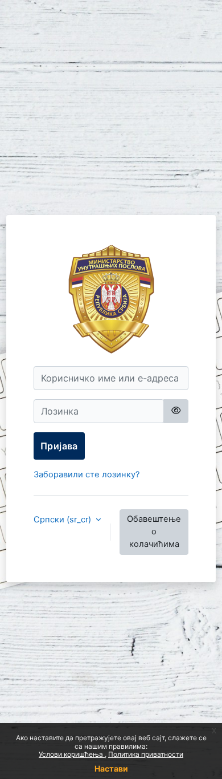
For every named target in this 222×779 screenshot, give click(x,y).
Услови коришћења (72, 754)
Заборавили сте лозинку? (86, 474)
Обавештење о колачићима (154, 531)
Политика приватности (145, 754)
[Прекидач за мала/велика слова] (175, 411)
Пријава (59, 446)
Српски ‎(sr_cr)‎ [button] (63, 519)
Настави (111, 768)
